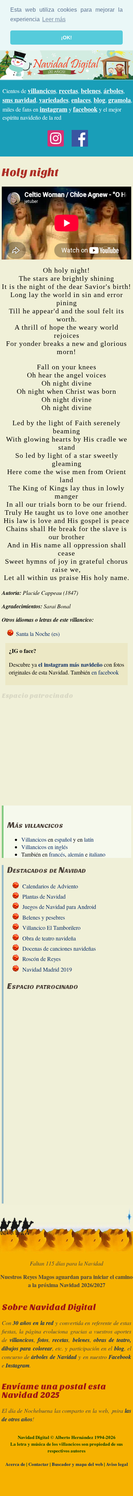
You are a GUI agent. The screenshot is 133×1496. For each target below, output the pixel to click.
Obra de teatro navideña (49, 938)
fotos (43, 1340)
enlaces (81, 99)
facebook (85, 109)
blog (99, 99)
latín (89, 839)
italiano (97, 854)
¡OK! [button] (66, 37)
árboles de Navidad (54, 1357)
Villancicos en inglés (44, 847)
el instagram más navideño (70, 664)
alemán (76, 854)
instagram (53, 109)
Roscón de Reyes (41, 958)
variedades (53, 99)
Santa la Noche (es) (38, 633)
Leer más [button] (54, 19)
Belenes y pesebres (43, 917)
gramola (119, 99)
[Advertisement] (61, 756)
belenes (91, 90)
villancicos (42, 90)
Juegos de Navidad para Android (59, 906)
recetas (68, 90)
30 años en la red (33, 1323)
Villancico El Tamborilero (51, 927)
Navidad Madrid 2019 (47, 969)
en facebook (105, 672)
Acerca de (15, 1464)
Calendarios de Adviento (50, 886)
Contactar (38, 1464)
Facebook (120, 1357)
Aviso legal (117, 1464)
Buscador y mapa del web (77, 1464)
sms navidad (19, 99)
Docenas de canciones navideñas (59, 948)
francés (57, 854)
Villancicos (33, 839)
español (63, 839)
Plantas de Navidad (44, 896)
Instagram (17, 1365)
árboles (113, 90)
